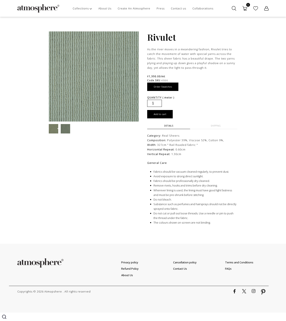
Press (161, 8)
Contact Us (180, 269)
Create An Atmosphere (134, 8)
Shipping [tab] (216, 125)
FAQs (228, 269)
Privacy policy (129, 262)
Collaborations (202, 8)
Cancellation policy (185, 262)
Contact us (178, 8)
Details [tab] (168, 125)
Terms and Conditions (239, 262)
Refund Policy (130, 269)
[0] (244, 8)
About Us (104, 8)
